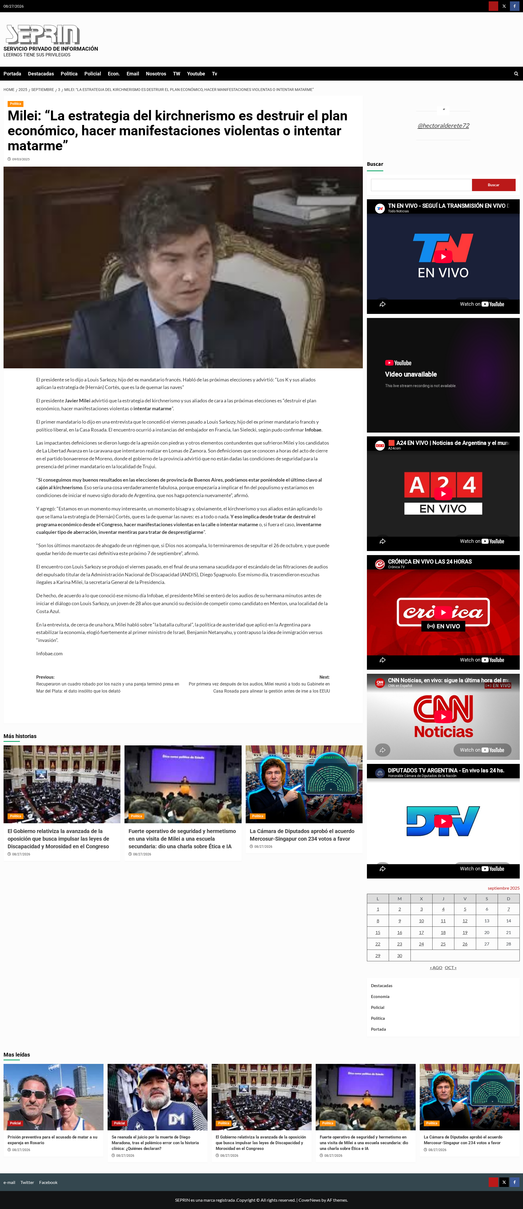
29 (377, 955)
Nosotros (156, 73)
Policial (92, 73)
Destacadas (41, 73)
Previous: (107, 684)
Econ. (114, 73)
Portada (12, 73)
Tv (214, 73)
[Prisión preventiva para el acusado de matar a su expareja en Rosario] (54, 1097)
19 (465, 932)
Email (133, 73)
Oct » (451, 967)
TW (176, 73)
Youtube (196, 73)
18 (443, 932)
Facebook (48, 1182)
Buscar (375, 164)
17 (421, 932)
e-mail (9, 1182)
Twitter (27, 1182)
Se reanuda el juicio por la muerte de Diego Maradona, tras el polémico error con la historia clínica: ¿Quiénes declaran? (155, 1143)
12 (465, 920)
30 (399, 955)
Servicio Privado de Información (51, 48)
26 (465, 943)
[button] (516, 73)
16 (399, 932)
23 (399, 943)
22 (377, 943)
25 (443, 943)
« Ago (436, 967)
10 (421, 920)
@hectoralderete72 (443, 125)
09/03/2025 (21, 159)
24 (421, 943)
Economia (380, 996)
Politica (69, 73)
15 (377, 932)
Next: (259, 684)
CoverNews (310, 1199)
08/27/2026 (21, 854)
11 (443, 920)
